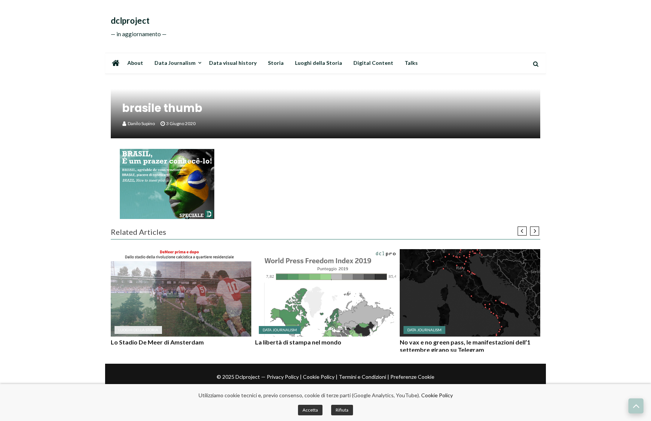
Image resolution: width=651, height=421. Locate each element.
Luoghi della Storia (318, 63)
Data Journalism (175, 63)
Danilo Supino (141, 123)
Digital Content (373, 63)
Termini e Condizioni (362, 377)
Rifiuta (342, 410)
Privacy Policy (283, 377)
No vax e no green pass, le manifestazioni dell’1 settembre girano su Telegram (465, 345)
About (135, 63)
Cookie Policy (319, 377)
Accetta (310, 410)
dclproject (130, 20)
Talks (411, 63)
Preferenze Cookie (412, 377)
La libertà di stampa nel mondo (298, 342)
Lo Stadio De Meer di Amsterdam (157, 342)
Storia (276, 63)
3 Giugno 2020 (181, 123)
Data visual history (233, 63)
